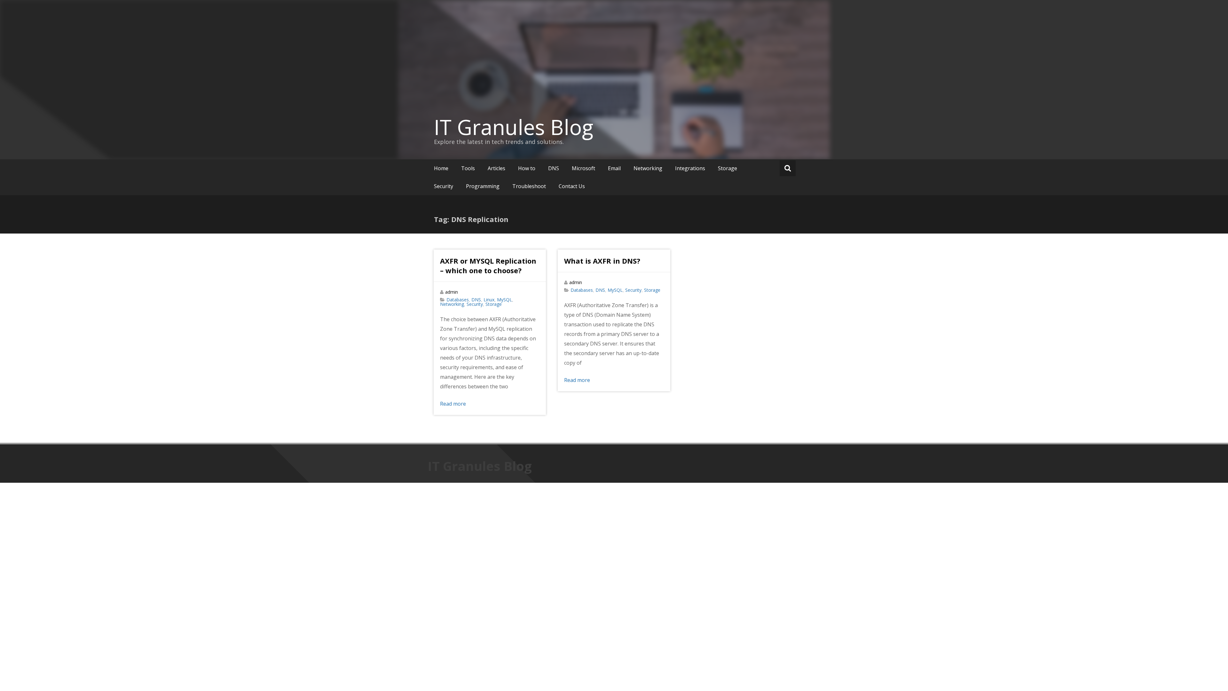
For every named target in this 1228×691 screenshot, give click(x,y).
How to (526, 168)
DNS (553, 168)
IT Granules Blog (513, 127)
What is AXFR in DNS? (602, 261)
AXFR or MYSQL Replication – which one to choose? (488, 265)
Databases (457, 300)
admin (451, 292)
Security (443, 186)
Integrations (690, 168)
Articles (496, 168)
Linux (489, 300)
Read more (453, 403)
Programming (483, 186)
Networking (648, 168)
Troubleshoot (529, 186)
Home (441, 168)
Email (614, 168)
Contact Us (572, 186)
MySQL (504, 300)
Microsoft (583, 168)
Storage (727, 168)
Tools (468, 168)
